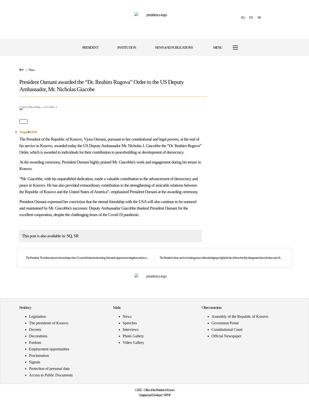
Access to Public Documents (51, 375)
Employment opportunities (49, 349)
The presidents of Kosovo (48, 323)
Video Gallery (133, 342)
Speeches (130, 323)
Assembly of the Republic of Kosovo (239, 316)
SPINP (166, 395)
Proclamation (39, 355)
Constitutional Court (226, 329)
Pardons (35, 342)
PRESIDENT (90, 47)
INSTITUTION (126, 47)
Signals (34, 362)
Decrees (35, 329)
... (25, 70)
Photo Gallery (133, 336)
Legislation (37, 316)
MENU (217, 47)
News (31, 70)
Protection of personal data (49, 369)
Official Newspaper (226, 336)
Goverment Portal (225, 323)
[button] (256, 48)
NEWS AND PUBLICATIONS (174, 47)
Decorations (38, 336)
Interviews (131, 329)
